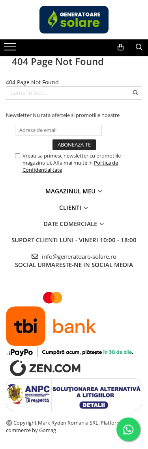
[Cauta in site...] (139, 47)
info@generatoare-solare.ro (78, 256)
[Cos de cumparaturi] (120, 47)
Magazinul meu (71, 191)
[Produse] (11, 49)
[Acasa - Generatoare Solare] (74, 19)
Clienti (71, 208)
